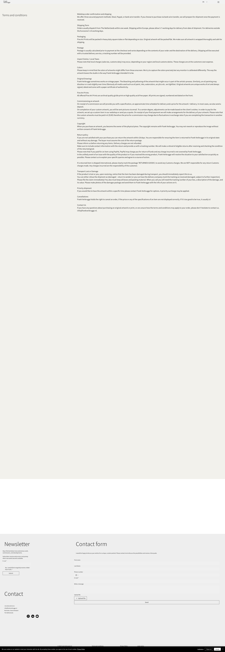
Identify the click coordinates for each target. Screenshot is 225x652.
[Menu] (218, 2)
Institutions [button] (200, 649)
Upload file (77, 595)
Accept (217, 649)
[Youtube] (37, 616)
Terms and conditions (97, 646)
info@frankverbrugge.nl (10, 608)
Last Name (77, 566)
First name (77, 560)
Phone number (78, 572)
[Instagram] (28, 616)
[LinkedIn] (32, 616)
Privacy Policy (124, 646)
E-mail (76, 578)
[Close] (223, 649)
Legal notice (140, 646)
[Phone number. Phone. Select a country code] (77, 575)
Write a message (79, 584)
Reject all (208, 649)
